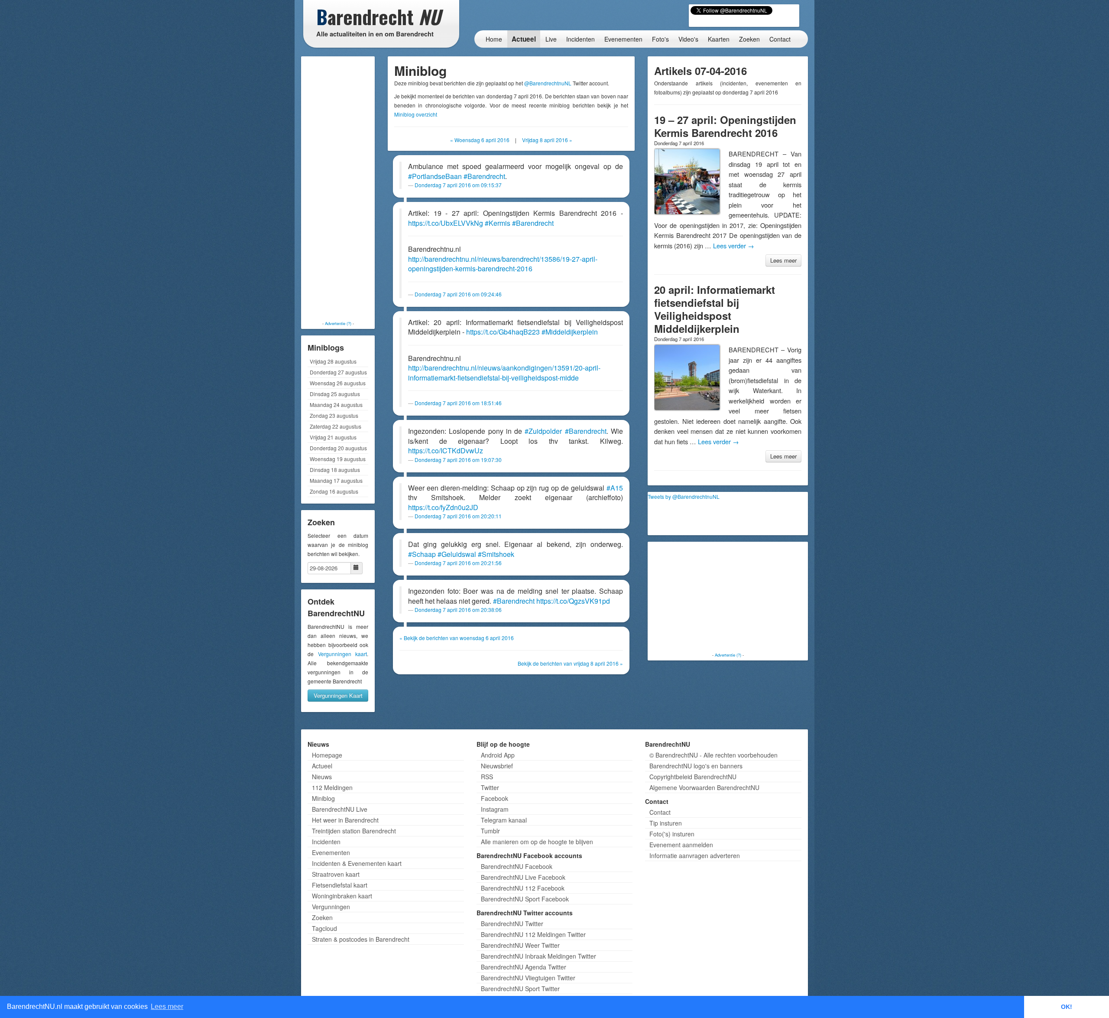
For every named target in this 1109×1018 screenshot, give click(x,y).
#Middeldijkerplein (570, 332)
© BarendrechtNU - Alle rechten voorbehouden (713, 755)
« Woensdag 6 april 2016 (479, 139)
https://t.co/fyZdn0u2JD (443, 507)
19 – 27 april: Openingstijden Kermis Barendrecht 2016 (725, 126)
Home (494, 39)
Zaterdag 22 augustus (335, 426)
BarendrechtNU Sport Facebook (525, 898)
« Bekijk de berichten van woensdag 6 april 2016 (456, 637)
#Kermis (497, 223)
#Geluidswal (457, 554)
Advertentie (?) (338, 323)
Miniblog (323, 798)
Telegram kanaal (504, 820)
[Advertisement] (338, 189)
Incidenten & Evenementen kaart (357, 863)
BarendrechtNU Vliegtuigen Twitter (528, 977)
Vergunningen (331, 906)
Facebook (494, 798)
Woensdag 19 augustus (338, 458)
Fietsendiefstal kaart (339, 885)
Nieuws (322, 776)
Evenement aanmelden (681, 844)
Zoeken (749, 39)
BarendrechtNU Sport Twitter (520, 988)
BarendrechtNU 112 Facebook (522, 888)
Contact (780, 39)
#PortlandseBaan (435, 176)
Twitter (490, 787)
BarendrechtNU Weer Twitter (520, 945)
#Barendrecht (484, 176)
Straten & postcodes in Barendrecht (360, 939)
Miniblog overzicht (415, 114)
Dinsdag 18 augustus (335, 469)
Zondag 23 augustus (334, 415)
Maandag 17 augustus (336, 480)
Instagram (495, 809)
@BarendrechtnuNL (547, 83)
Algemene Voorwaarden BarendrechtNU (704, 787)
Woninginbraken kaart (342, 895)
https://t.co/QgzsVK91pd (573, 601)
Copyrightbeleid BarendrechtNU (692, 776)
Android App (498, 755)
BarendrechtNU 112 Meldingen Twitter (533, 934)
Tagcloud (324, 928)
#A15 (614, 488)
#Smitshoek (496, 554)
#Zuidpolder (543, 431)
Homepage (327, 755)
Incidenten (580, 39)
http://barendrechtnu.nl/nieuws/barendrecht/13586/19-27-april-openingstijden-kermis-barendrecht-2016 (502, 264)
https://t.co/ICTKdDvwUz (445, 450)
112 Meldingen (332, 787)
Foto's (660, 39)
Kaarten (719, 39)
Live (551, 39)
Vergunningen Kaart (338, 695)
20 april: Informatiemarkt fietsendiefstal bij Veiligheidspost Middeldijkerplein (714, 309)
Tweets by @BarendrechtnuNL (684, 496)
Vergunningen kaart (342, 653)
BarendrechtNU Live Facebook (523, 877)
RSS (487, 776)
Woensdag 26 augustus (338, 383)
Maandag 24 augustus (336, 404)
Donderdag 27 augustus (338, 372)
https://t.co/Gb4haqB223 (503, 332)
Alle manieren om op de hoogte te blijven (537, 841)
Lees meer (783, 260)
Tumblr (490, 830)
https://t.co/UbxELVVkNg (445, 223)
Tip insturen (665, 823)
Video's (688, 39)
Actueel (524, 39)
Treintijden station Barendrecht (354, 830)
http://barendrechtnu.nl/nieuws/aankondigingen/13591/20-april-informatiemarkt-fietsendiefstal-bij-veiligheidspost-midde (504, 373)
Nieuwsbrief (497, 765)
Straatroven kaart (336, 874)
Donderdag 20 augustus (338, 448)
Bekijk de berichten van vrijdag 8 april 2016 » (570, 663)
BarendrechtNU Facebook (516, 866)
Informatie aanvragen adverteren (694, 855)
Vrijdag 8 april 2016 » (547, 139)
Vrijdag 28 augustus (333, 361)
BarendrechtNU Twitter (512, 923)
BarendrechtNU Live (339, 809)
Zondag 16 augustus (334, 491)
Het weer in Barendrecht (345, 820)
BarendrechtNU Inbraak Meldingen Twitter (538, 956)
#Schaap (422, 554)
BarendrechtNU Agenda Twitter (523, 967)
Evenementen (623, 39)
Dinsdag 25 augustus (335, 393)
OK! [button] (1066, 1006)
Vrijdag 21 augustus (333, 437)
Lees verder (733, 245)
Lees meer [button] (167, 1006)
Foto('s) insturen (671, 833)
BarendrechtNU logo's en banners (696, 765)
